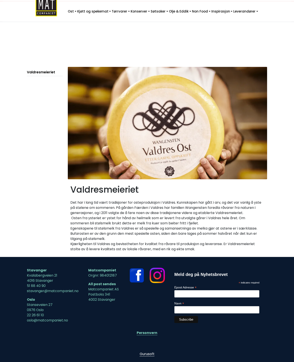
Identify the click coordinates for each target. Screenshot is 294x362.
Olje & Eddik (179, 11)
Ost (71, 11)
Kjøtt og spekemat (92, 11)
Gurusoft (147, 353)
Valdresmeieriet (41, 72)
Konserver (139, 11)
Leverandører (244, 11)
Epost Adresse (185, 287)
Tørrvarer (119, 11)
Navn (179, 303)
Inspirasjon (220, 11)
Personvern (147, 332)
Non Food (200, 11)
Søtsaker (158, 11)
